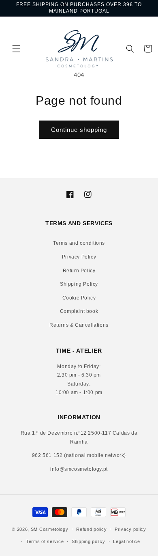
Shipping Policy (79, 284)
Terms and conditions (79, 243)
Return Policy (79, 271)
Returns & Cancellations (79, 325)
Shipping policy (88, 541)
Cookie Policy (79, 298)
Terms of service (45, 541)
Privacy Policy (79, 257)
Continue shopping (79, 129)
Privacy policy (130, 529)
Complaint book (79, 311)
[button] (10, 49)
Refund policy (91, 529)
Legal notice (126, 541)
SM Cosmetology (49, 528)
